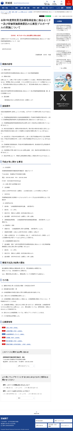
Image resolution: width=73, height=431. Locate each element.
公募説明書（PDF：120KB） (14, 331)
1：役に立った (8, 387)
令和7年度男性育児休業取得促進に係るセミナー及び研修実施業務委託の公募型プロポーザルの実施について (63, 28)
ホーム (2, 11)
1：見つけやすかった (10, 393)
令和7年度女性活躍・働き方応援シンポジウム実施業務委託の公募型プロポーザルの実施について (63, 62)
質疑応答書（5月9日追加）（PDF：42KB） (18, 344)
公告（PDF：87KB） (12, 327)
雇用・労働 (14, 11)
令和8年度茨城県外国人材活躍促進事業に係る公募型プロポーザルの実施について (63, 46)
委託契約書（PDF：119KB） (14, 341)
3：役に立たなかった (32, 387)
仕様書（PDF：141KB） (13, 337)
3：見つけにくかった (36, 393)
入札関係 (30, 11)
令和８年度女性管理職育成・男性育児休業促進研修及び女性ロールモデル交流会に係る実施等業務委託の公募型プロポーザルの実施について (63, 37)
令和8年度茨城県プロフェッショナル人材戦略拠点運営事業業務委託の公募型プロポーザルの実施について (63, 54)
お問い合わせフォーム (23, 366)
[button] (54, 3)
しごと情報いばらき (22, 11)
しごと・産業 (8, 11)
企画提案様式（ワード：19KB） (15, 334)
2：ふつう (19, 387)
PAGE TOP (36, 413)
